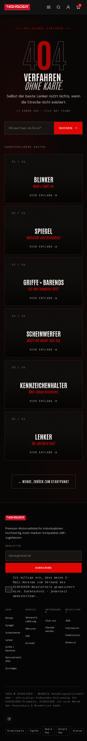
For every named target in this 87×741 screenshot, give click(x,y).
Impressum (72, 628)
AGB (67, 620)
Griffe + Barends (10, 648)
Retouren (30, 628)
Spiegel (9, 625)
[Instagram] (9, 719)
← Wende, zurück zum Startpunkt (43, 481)
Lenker (9, 640)
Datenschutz (34, 591)
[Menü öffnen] (48, 7)
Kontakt (30, 643)
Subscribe (43, 568)
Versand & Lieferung (31, 619)
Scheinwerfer (13, 632)
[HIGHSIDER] (17, 7)
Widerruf (70, 642)
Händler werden (50, 629)
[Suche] (58, 7)
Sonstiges (11, 668)
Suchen (65, 128)
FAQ (27, 636)
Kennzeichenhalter (13, 659)
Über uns (50, 620)
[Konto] (68, 7)
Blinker (9, 618)
